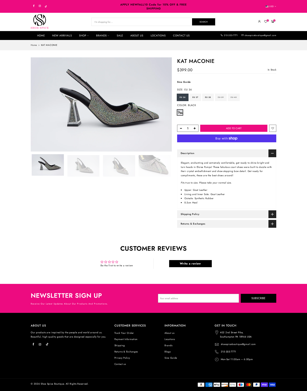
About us (169, 333)
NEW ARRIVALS (62, 35)
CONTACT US (181, 35)
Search (204, 21)
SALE (120, 35)
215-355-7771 (231, 35)
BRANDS (101, 35)
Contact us (120, 364)
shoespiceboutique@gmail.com (260, 35)
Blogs (168, 351)
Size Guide (184, 82)
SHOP (82, 35)
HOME (41, 35)
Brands (168, 345)
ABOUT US (136, 35)
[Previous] (36, 104)
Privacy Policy (122, 358)
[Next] (165, 104)
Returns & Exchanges (126, 351)
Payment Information (126, 339)
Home (34, 45)
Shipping (119, 345)
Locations (170, 339)
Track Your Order (124, 333)
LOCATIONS (158, 35)
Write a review (190, 263)
